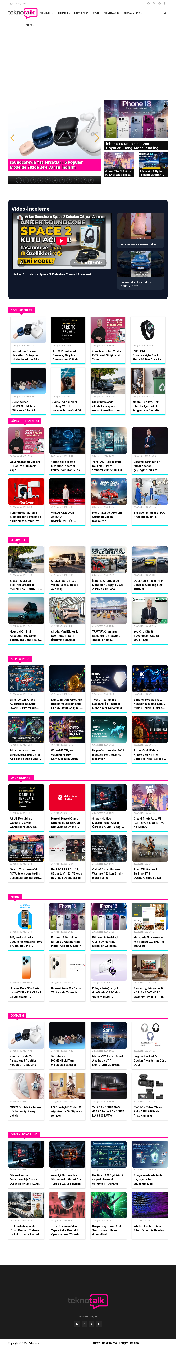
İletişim (123, 1343)
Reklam (135, 1343)
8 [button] (69, 180)
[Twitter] (84, 1324)
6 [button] (55, 180)
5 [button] (47, 180)
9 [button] (76, 180)
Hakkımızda (109, 1343)
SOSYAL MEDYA (132, 13)
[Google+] (91, 1324)
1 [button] (18, 180)
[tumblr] (99, 1324)
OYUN (96, 13)
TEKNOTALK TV (111, 13)
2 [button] (26, 180)
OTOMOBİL (64, 13)
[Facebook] (77, 1324)
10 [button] (83, 180)
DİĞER (29, 25)
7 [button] (62, 180)
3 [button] (33, 180)
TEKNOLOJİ (46, 13)
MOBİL (29, 13)
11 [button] (91, 180)
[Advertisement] (88, 67)
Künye (96, 1343)
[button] (12, 138)
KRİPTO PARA (81, 13)
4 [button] (40, 180)
